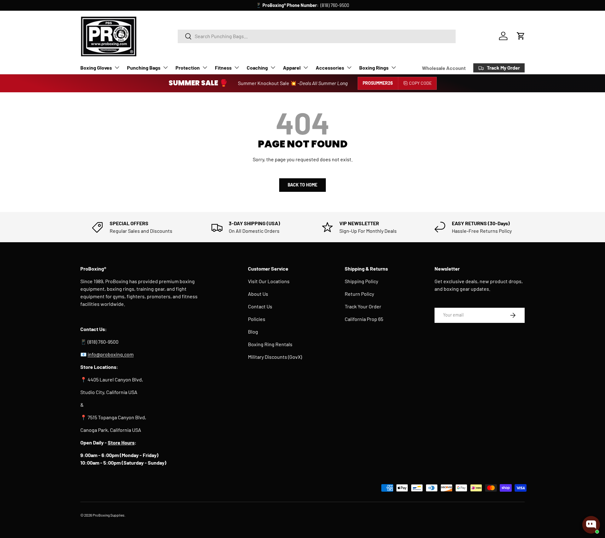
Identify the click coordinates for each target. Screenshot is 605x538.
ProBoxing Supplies (108, 515)
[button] (521, 36)
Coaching (257, 68)
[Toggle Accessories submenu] (349, 67)
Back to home (302, 184)
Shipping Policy (361, 281)
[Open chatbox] (591, 525)
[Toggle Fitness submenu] (236, 67)
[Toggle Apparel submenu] (305, 67)
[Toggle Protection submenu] (205, 67)
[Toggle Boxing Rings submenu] (393, 67)
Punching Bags (143, 68)
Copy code (420, 83)
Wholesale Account (444, 68)
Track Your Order (363, 306)
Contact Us (260, 306)
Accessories (330, 68)
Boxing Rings (374, 68)
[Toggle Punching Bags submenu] (165, 67)
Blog (253, 332)
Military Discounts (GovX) (275, 357)
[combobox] (317, 36)
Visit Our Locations (269, 281)
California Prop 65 (364, 319)
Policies (256, 319)
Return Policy (359, 294)
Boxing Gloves (96, 68)
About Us (258, 294)
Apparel (292, 68)
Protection (188, 68)
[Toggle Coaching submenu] (273, 67)
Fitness (223, 68)
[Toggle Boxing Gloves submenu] (117, 67)
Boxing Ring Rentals (270, 344)
